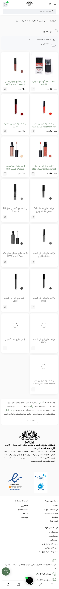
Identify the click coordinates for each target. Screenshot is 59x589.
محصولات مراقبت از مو (50, 551)
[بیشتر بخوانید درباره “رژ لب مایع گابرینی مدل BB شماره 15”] (5, 217)
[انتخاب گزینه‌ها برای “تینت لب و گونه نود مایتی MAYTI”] (33, 89)
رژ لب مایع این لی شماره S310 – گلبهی (44, 255)
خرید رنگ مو (53, 539)
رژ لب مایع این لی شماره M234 (44, 344)
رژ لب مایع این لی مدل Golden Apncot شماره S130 (44, 167)
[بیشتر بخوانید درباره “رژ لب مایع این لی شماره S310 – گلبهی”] (33, 262)
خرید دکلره (54, 547)
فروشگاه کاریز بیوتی (51, 517)
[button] (5, 89)
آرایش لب (31, 20)
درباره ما (55, 524)
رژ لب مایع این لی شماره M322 (44, 299)
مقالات (55, 513)
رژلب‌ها (30, 413)
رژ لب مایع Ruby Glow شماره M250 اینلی (44, 210)
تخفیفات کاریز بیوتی (50, 521)
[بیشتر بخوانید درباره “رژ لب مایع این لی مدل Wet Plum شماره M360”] (5, 262)
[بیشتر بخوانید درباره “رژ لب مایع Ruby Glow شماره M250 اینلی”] (33, 217)
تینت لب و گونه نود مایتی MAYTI (43, 83)
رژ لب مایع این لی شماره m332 (15, 299)
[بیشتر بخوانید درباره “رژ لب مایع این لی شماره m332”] (5, 307)
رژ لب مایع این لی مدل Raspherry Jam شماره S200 (44, 125)
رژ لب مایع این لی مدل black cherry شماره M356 (44, 389)
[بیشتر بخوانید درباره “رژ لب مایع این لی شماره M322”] (33, 307)
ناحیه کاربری (24, 513)
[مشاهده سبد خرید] (5, 4)
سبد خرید (25, 521)
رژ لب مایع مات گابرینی (15, 343)
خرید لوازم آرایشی (51, 555)
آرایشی (42, 20)
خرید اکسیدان (53, 543)
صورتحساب (24, 525)
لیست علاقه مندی (23, 517)
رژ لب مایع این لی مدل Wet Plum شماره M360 (15, 255)
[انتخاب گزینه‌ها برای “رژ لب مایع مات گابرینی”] (5, 352)
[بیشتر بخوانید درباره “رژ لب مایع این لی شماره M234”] (33, 352)
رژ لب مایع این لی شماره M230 (15, 125)
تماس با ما (54, 528)
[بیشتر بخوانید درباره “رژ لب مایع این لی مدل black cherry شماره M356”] (33, 397)
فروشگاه (52, 20)
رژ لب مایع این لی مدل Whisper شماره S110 (15, 167)
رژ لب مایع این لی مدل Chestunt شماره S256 (15, 83)
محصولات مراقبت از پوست (48, 559)
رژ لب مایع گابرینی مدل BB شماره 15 (15, 210)
